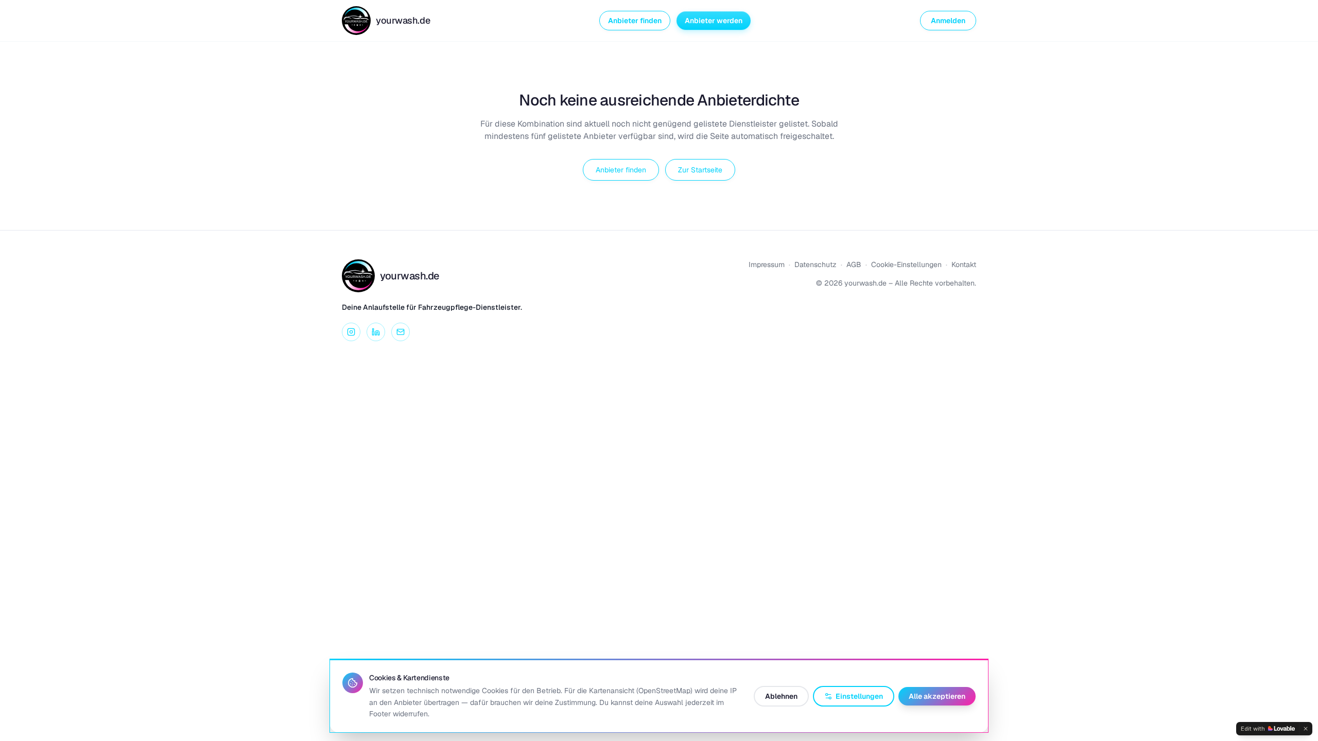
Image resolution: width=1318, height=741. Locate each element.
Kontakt (963, 264)
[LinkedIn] (376, 332)
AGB (853, 264)
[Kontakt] (400, 332)
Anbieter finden (635, 20)
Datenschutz (815, 264)
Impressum (767, 264)
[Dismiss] (1305, 728)
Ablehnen (781, 696)
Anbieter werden (713, 20)
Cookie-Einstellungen (906, 264)
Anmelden (948, 20)
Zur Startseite (700, 169)
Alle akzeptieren (937, 696)
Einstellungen (859, 696)
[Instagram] (351, 332)
